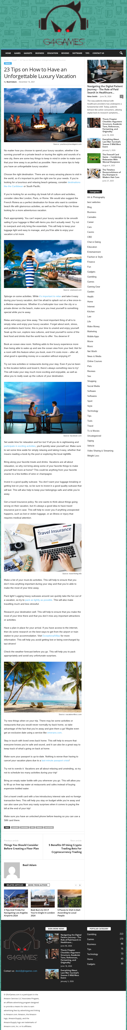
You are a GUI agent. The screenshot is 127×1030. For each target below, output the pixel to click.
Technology (92, 411)
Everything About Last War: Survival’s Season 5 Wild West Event (112, 143)
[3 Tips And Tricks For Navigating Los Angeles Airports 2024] (16, 898)
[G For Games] (63, 24)
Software (77, 53)
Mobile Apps (93, 336)
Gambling (91, 277)
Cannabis (91, 217)
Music (90, 346)
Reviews (65, 53)
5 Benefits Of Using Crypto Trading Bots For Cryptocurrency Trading (65, 848)
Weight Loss (93, 455)
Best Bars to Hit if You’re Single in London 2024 (43, 912)
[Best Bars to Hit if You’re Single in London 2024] (43, 898)
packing (24, 827)
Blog (89, 207)
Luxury (15, 827)
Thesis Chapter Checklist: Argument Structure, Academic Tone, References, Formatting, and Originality (112, 125)
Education (52, 53)
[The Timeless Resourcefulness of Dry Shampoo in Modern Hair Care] (94, 173)
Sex (89, 376)
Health (90, 296)
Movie (90, 341)
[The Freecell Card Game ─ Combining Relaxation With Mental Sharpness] (94, 158)
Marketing (92, 331)
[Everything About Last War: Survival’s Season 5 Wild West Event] (94, 143)
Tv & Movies (93, 431)
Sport (89, 401)
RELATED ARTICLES (15, 885)
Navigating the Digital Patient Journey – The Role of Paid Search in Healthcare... (105, 89)
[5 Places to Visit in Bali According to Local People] (70, 898)
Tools (89, 421)
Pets (89, 366)
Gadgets (28, 53)
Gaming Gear (93, 286)
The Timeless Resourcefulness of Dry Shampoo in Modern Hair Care (112, 173)
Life (89, 321)
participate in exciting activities (20, 446)
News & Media (94, 356)
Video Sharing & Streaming (100, 450)
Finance (91, 262)
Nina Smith (92, 96)
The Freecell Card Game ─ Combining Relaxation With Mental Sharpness (112, 158)
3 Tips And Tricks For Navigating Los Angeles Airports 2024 (16, 912)
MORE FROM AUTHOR (37, 885)
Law (89, 316)
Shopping (91, 381)
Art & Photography (96, 197)
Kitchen (91, 311)
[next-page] (80, 885)
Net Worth (92, 351)
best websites (94, 202)
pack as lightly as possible (38, 600)
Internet (91, 306)
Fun (89, 267)
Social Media (93, 386)
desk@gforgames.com (26, 971)
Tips (87, 53)
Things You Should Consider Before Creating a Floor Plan (21, 846)
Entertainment (94, 252)
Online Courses (94, 361)
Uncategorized (94, 436)
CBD (89, 237)
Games (17, 53)
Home (8, 53)
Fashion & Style (95, 257)
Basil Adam (12, 82)
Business (39, 53)
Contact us (98, 53)
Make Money (93, 326)
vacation (49, 827)
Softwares (92, 396)
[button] (121, 53)
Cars (89, 227)
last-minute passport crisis (55, 760)
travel (39, 827)
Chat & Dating (94, 242)
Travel (14, 60)
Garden (90, 291)
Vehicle (90, 446)
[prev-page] (76, 885)
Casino (90, 232)
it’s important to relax (50, 296)
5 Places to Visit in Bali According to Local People (69, 912)
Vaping (90, 441)
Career (90, 222)
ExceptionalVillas (51, 635)
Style (89, 406)
